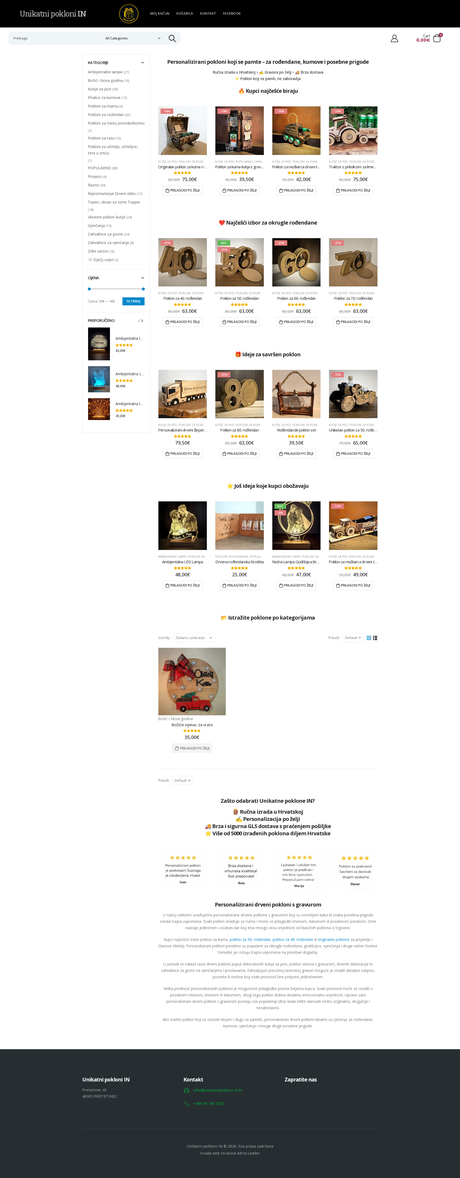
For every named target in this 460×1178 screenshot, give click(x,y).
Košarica (184, 13)
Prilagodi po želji (185, 190)
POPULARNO (244, 161)
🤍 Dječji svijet (101, 259)
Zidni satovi (98, 251)
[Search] (172, 38)
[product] (182, 394)
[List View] (375, 637)
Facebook (232, 13)
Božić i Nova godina (175, 718)
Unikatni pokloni (53, 14)
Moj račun (160, 13)
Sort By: (164, 637)
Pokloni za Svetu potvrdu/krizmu (116, 123)
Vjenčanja (96, 225)
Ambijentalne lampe (172, 556)
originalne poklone (334, 939)
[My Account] (394, 38)
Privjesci (95, 176)
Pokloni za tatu (101, 138)
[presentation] (139, 320)
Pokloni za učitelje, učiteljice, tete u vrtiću (113, 149)
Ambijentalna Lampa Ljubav (140, 373)
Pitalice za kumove (104, 97)
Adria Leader (248, 1153)
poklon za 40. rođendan (293, 939)
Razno (93, 184)
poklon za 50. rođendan (250, 939)
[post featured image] (192, 681)
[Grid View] (369, 637)
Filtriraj (133, 301)
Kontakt (208, 13)
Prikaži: (334, 637)
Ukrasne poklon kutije (106, 216)
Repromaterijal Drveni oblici (112, 193)
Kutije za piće (167, 161)
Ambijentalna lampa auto (137, 338)
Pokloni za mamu (103, 106)
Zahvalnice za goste (105, 234)
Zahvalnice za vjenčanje (108, 242)
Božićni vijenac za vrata (191, 724)
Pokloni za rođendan (195, 161)
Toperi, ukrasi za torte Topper (114, 202)
